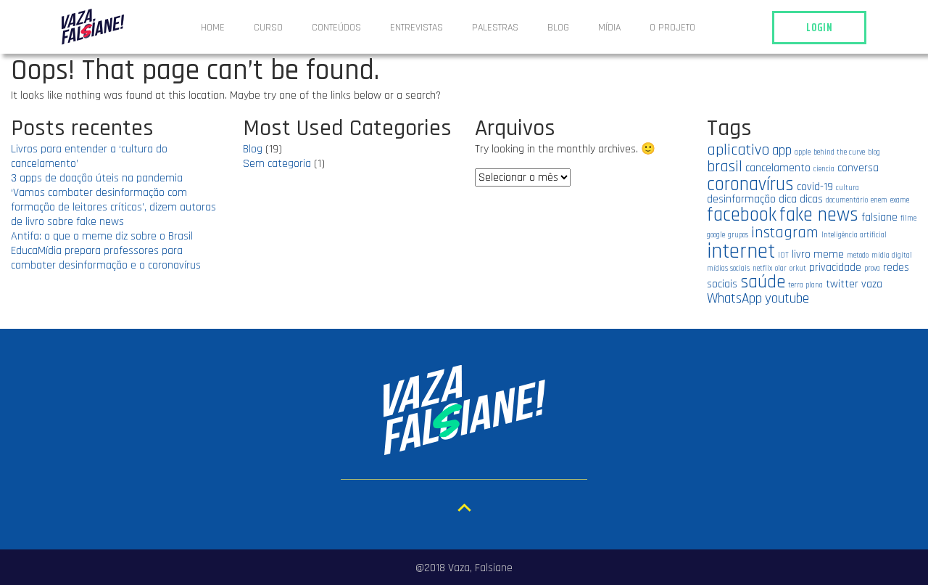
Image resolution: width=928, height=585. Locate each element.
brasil (724, 166)
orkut (798, 268)
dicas (811, 199)
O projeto (672, 27)
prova (872, 268)
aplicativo (738, 149)
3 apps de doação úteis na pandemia (97, 178)
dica (788, 199)
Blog (558, 27)
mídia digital (891, 255)
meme (828, 254)
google (716, 235)
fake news (818, 214)
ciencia (823, 169)
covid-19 (815, 186)
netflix (762, 268)
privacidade (835, 267)
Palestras (495, 27)
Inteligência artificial (854, 235)
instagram (785, 232)
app (782, 151)
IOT (783, 255)
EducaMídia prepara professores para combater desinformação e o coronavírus (106, 258)
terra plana (805, 285)
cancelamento (778, 167)
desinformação (741, 199)
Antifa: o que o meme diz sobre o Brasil (102, 236)
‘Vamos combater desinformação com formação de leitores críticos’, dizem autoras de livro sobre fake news (113, 207)
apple (803, 152)
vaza (871, 284)
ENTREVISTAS (416, 27)
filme (908, 218)
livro (801, 254)
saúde (762, 282)
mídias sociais (728, 268)
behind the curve (839, 152)
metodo (858, 255)
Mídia (609, 27)
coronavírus (750, 184)
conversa (858, 167)
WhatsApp (734, 299)
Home (213, 27)
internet (741, 251)
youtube (787, 299)
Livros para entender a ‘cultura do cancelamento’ (89, 156)
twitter (842, 284)
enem (879, 200)
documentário (847, 200)
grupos (738, 235)
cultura (847, 188)
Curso (268, 27)
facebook (741, 214)
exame (899, 200)
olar (781, 268)
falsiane (879, 217)
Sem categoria (277, 163)
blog (874, 152)
